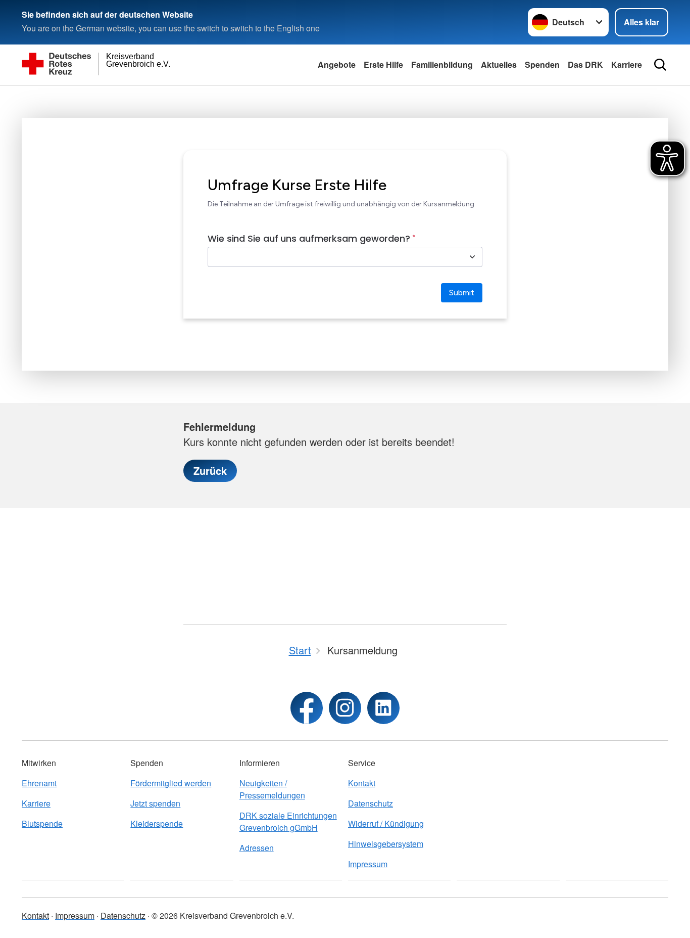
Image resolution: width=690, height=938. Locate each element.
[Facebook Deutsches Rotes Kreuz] (306, 708)
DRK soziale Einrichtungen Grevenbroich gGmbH (288, 821)
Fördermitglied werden (170, 783)
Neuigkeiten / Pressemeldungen (272, 789)
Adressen (256, 848)
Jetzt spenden (155, 803)
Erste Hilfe (383, 64)
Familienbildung (442, 64)
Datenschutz (370, 803)
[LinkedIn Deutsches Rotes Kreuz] (383, 708)
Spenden (542, 64)
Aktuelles (499, 64)
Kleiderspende (156, 823)
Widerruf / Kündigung (386, 823)
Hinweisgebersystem (385, 844)
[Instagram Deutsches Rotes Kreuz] (345, 708)
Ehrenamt (39, 783)
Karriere (626, 64)
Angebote (337, 64)
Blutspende (42, 823)
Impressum (367, 864)
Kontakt (361, 783)
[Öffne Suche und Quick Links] (660, 65)
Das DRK (585, 64)
